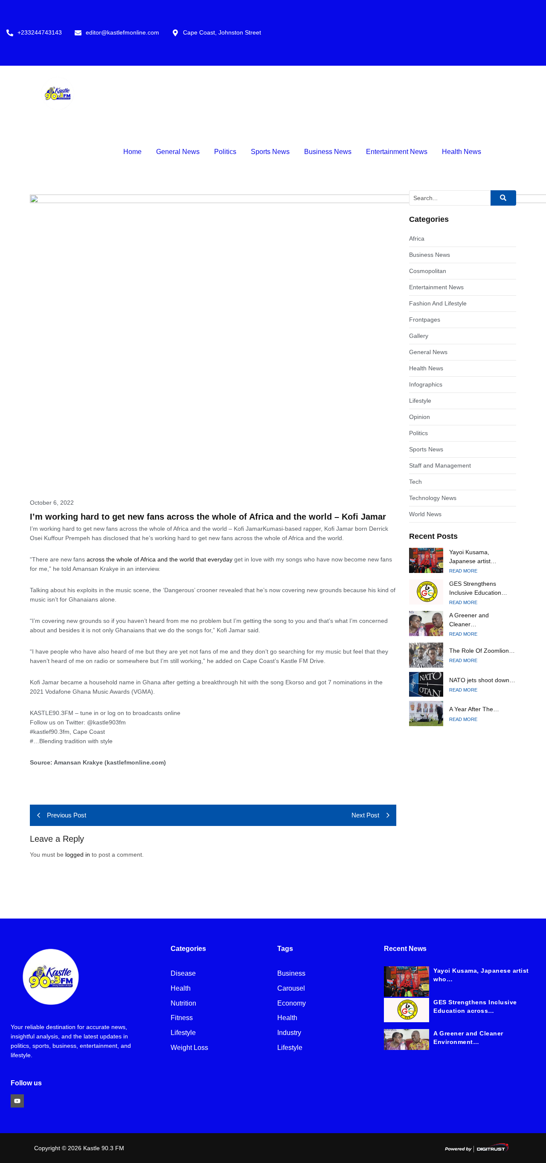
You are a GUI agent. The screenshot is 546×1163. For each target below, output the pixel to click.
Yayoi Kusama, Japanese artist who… (481, 975)
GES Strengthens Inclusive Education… (478, 588)
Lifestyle (183, 1033)
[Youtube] (17, 1101)
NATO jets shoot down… (482, 680)
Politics (225, 151)
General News (178, 151)
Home (132, 151)
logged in (77, 854)
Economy (291, 1003)
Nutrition (183, 1003)
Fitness (182, 1018)
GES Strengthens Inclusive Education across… (475, 1006)
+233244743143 (39, 32)
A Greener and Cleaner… (469, 620)
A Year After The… (474, 709)
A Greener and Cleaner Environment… (468, 1037)
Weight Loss (189, 1048)
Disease (183, 974)
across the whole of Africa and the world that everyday (159, 559)
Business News (327, 151)
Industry (289, 1033)
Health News (461, 151)
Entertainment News (396, 151)
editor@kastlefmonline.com (122, 32)
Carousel (291, 988)
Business (291, 974)
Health (181, 988)
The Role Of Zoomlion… (482, 650)
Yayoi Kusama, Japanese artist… (473, 556)
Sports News (270, 151)
